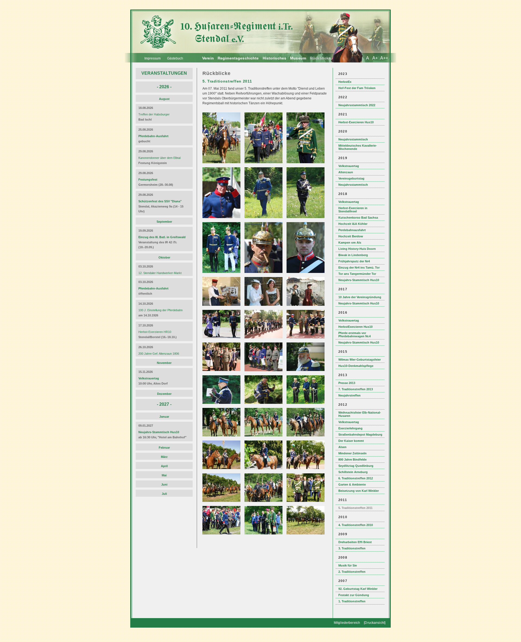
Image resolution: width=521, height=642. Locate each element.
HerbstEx (344, 81)
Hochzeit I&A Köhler (352, 223)
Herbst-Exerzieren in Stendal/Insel (352, 209)
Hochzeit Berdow (350, 236)
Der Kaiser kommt (351, 440)
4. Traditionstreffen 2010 (355, 525)
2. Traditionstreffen (352, 571)
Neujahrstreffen (349, 395)
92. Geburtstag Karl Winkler (357, 588)
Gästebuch (175, 58)
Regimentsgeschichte (238, 58)
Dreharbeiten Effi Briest (355, 542)
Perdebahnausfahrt (352, 230)
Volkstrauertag (348, 166)
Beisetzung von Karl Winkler (358, 490)
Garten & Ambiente (352, 484)
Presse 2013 (346, 383)
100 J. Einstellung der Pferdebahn (160, 310)
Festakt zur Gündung (353, 595)
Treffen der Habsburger (154, 114)
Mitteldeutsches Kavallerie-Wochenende (357, 147)
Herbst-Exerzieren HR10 (154, 331)
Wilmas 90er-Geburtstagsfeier (359, 359)
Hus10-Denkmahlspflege (355, 365)
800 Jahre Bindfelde (352, 459)
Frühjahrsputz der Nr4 (354, 261)
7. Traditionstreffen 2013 (355, 389)
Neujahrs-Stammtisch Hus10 (358, 280)
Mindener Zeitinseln (352, 453)
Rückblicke (320, 58)
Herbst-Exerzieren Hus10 (356, 122)
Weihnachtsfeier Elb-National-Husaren (359, 414)
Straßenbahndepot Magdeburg (360, 434)
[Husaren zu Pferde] (222, 162)
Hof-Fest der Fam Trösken (357, 88)
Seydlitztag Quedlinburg (355, 465)
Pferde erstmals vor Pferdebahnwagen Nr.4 (354, 334)
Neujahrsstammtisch (353, 139)
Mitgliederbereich (347, 623)
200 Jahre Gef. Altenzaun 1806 (158, 353)
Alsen (342, 447)
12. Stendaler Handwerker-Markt (160, 273)
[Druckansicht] (374, 623)
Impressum (152, 58)
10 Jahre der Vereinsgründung (359, 297)
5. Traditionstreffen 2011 (355, 507)
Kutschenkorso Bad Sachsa (358, 217)
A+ (375, 58)
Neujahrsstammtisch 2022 (356, 105)
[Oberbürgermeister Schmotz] (264, 162)
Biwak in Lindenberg (353, 255)
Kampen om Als (349, 242)
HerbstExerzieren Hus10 (355, 326)
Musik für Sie (347, 565)
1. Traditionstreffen (352, 601)
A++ (384, 58)
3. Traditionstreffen (352, 548)
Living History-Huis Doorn (357, 248)
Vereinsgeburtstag (351, 178)
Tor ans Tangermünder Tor (357, 273)
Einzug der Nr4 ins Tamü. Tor (359, 267)
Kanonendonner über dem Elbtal (159, 157)
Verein (208, 58)
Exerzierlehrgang (350, 428)
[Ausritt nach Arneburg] (306, 162)
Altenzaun (345, 172)
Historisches (275, 58)
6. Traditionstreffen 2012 (355, 478)
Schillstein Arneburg (353, 472)
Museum (298, 58)
